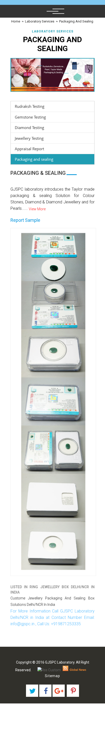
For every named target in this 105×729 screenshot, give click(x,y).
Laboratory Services (39, 21)
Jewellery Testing (29, 138)
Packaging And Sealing (76, 21)
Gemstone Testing (30, 117)
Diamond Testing (29, 127)
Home (15, 21)
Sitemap (52, 676)
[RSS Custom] (49, 670)
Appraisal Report (29, 148)
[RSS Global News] (74, 670)
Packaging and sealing (34, 159)
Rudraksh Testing (29, 106)
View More (37, 209)
